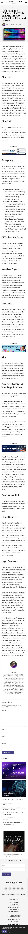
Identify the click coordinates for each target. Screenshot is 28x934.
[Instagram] (10, 888)
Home (3, 7)
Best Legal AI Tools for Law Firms (11, 775)
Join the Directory (14, 911)
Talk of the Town (14, 906)
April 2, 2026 (5, 777)
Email (3, 736)
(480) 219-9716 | (5, 894)
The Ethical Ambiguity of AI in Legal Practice (13, 799)
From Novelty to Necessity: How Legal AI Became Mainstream (13, 792)
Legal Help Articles (14, 919)
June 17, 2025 (6, 795)
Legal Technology (9, 7)
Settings (9, 928)
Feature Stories (14, 902)
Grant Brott (13, 672)
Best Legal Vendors (14, 907)
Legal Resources (14, 909)
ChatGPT (19, 166)
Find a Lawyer (14, 921)
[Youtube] (18, 888)
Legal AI (15, 7)
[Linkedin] (5, 888)
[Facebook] (14, 888)
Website (4, 743)
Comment (4, 710)
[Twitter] (22, 888)
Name (3, 729)
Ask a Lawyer (14, 923)
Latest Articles (14, 904)
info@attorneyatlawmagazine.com (18, 894)
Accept (4, 931)
